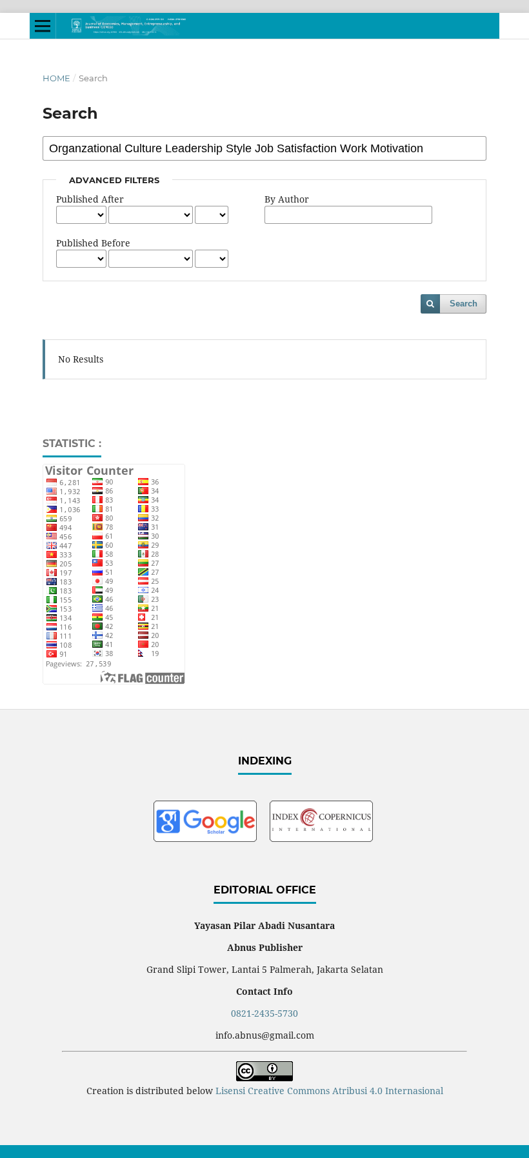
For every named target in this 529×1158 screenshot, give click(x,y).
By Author (286, 199)
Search (463, 303)
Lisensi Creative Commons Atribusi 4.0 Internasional (329, 1090)
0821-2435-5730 (264, 1013)
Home (56, 78)
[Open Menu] (42, 26)
